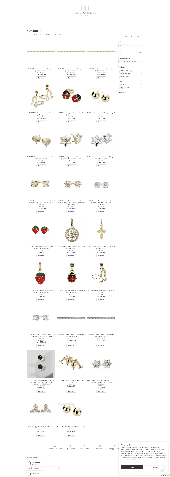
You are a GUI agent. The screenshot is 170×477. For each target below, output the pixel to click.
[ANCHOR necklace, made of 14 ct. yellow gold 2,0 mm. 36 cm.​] (101, 53)
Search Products (55, 449)
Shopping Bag (114, 449)
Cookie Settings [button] (143, 472)
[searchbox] (43, 457)
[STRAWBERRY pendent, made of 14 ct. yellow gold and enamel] (41, 274)
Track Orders (85, 449)
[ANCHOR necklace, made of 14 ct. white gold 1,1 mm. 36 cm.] (71, 318)
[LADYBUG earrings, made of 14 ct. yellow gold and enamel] (71, 97)
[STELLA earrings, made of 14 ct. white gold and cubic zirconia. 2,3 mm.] (71, 140)
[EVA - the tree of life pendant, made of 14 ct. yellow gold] (71, 230)
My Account (70, 449)
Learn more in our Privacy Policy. (132, 462)
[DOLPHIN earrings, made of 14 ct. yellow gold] (71, 364)
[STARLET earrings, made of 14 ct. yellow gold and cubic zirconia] (41, 410)
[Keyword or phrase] (119, 61)
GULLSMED (38, 35)
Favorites (99, 449)
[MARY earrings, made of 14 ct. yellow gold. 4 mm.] (101, 97)
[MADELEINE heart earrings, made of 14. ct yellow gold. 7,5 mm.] (41, 140)
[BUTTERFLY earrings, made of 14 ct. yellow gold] (41, 97)
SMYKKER (57, 35)
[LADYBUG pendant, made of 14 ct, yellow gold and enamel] (71, 274)
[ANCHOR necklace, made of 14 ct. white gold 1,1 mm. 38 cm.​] (101, 318)
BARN (48, 35)
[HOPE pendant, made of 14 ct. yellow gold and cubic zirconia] (101, 230)
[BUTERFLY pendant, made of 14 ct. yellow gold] (101, 274)
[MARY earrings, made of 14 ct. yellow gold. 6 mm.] (71, 410)
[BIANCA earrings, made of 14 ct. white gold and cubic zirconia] (101, 140)
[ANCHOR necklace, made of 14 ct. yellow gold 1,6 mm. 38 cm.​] (71, 53)
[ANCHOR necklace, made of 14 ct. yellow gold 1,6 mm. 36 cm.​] (41, 53)
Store (29, 35)
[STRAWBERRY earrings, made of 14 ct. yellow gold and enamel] (41, 230)
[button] (34, 463)
